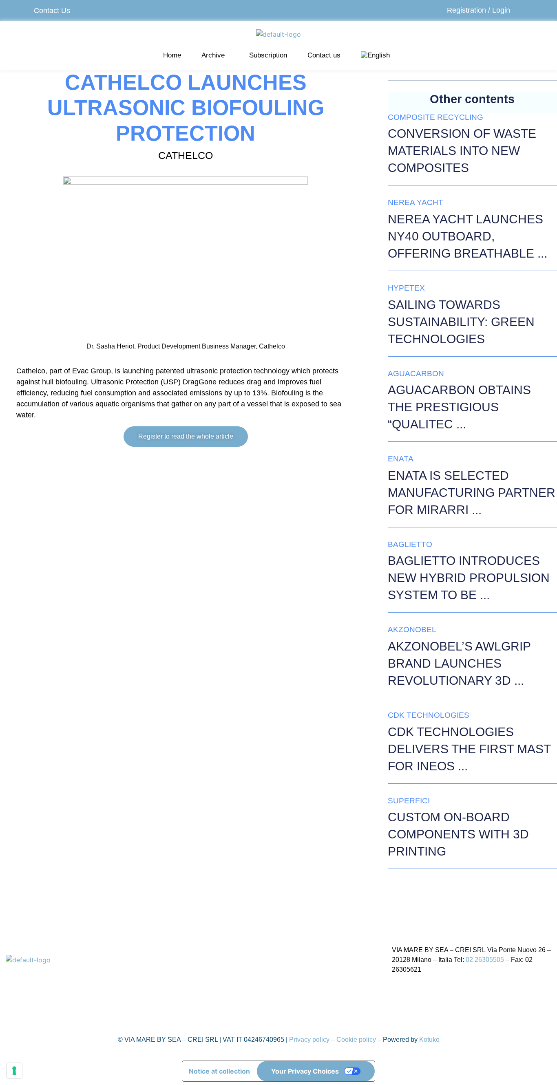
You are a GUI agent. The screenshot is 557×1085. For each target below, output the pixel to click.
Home (172, 55)
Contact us (323, 55)
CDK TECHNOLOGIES (428, 715)
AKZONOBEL (412, 629)
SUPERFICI (409, 800)
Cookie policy (356, 1039)
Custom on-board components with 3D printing (458, 834)
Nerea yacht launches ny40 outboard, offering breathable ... (467, 236)
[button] (215, 55)
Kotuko (429, 1039)
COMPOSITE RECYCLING (435, 117)
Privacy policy (309, 1039)
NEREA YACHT (415, 202)
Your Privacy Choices (305, 1071)
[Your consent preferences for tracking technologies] (14, 1070)
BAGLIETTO (410, 544)
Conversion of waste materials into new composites (462, 150)
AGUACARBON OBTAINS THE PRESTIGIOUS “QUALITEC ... (459, 407)
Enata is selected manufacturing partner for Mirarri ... (471, 492)
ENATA (400, 458)
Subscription (268, 55)
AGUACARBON (416, 373)
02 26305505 (485, 959)
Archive (213, 55)
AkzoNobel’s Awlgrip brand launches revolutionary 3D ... (459, 663)
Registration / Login (478, 10)
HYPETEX (406, 288)
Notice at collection (219, 1071)
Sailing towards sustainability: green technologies (461, 322)
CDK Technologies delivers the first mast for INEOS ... (469, 749)
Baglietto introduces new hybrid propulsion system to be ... (469, 578)
